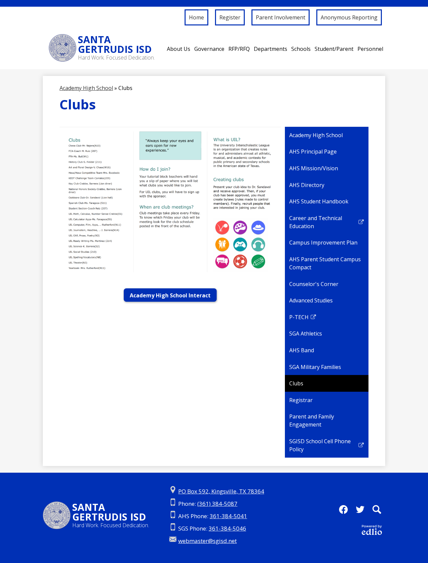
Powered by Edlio (371, 530)
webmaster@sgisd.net (207, 541)
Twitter (360, 509)
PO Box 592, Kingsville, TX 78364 (221, 491)
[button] (178, 48)
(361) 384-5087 (217, 503)
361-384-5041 (228, 516)
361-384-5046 (227, 528)
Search (376, 509)
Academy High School (86, 88)
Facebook (343, 509)
